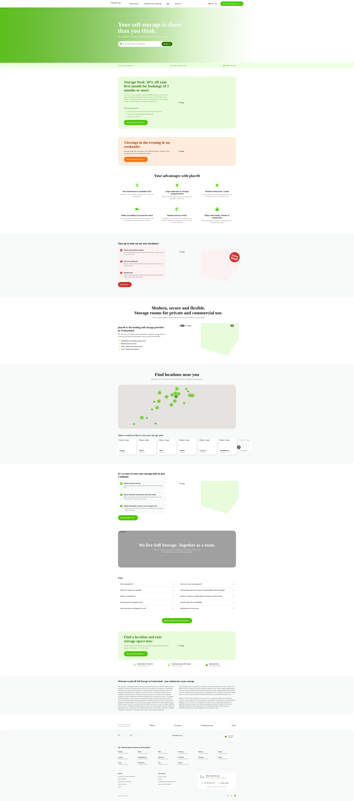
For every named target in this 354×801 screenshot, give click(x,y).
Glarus (220, 751)
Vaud (119, 762)
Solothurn (161, 757)
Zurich (180, 762)
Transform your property (152, 4)
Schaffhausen (142, 757)
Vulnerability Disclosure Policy (167, 781)
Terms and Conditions (164, 784)
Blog (168, 4)
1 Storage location (182, 753)
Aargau (120, 751)
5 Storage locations (163, 759)
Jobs (119, 787)
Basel (139, 751)
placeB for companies (124, 781)
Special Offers (122, 779)
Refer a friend (122, 784)
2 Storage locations (143, 759)
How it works (134, 4)
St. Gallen (181, 757)
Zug (159, 762)
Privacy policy (162, 776)
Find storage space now (231, 4)
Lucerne (120, 757)
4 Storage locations (123, 753)
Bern (159, 751)
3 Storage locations (123, 759)
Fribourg (181, 751)
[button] (159, 399)
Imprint (160, 779)
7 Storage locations (143, 753)
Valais (220, 757)
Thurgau (200, 757)
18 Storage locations (183, 764)
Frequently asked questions (126, 776)
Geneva (200, 751)
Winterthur (141, 762)
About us (178, 4)
